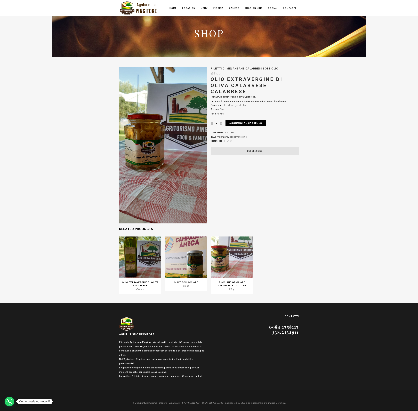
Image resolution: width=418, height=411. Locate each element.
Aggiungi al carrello (245, 123)
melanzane (222, 137)
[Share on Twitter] (228, 141)
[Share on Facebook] (224, 141)
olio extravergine (238, 137)
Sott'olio (229, 132)
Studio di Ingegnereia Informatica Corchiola (263, 403)
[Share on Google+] (231, 141)
